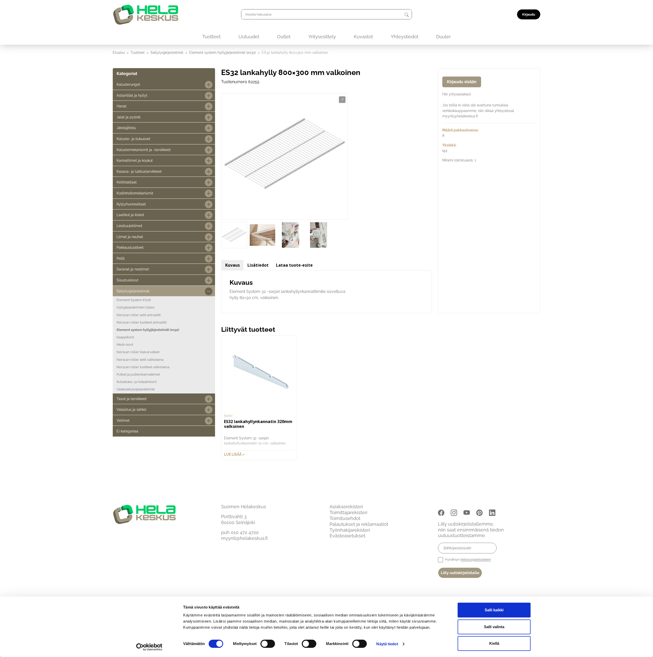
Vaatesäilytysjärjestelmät (136, 389)
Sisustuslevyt (128, 280)
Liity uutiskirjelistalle (460, 573)
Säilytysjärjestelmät (166, 52)
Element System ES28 (134, 300)
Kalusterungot (128, 84)
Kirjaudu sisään (461, 81)
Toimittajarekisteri (348, 512)
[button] (342, 100)
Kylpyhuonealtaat (131, 204)
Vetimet (123, 420)
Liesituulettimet (129, 226)
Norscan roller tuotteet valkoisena (143, 367)
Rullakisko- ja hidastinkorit (137, 382)
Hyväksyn (467, 560)
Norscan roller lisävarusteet (138, 352)
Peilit (121, 258)
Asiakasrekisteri (346, 506)
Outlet (284, 36)
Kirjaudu (528, 14)
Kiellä (494, 643)
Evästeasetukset (347, 535)
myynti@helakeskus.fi (244, 538)
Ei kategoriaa (127, 431)
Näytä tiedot (387, 644)
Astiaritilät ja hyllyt (132, 95)
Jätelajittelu (126, 128)
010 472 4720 (245, 532)
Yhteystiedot (404, 36)
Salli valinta (494, 627)
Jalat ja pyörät (129, 117)
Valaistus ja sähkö (131, 409)
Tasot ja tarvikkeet (132, 398)
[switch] (267, 644)
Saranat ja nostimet (133, 269)
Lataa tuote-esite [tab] (294, 265)
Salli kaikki (494, 610)
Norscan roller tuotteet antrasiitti (142, 322)
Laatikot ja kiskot (130, 215)
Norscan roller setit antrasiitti (139, 315)
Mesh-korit (125, 344)
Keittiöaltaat (127, 182)
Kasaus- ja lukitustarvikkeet (139, 171)
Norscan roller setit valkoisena (140, 360)
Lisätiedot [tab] (258, 265)
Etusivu (119, 52)
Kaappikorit (125, 337)
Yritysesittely (322, 36)
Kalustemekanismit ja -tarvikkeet (144, 149)
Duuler (443, 36)
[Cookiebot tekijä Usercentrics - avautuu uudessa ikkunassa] (149, 647)
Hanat (122, 106)
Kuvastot (363, 36)
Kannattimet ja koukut (135, 160)
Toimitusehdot (345, 518)
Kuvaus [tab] (232, 265)
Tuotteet (211, 36)
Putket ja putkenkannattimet (138, 374)
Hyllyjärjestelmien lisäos (135, 307)
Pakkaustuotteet (130, 247)
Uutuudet (248, 36)
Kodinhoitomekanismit (135, 193)
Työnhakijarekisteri (350, 530)
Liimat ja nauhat (130, 236)
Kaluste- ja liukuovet (133, 139)
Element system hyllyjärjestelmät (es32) (222, 52)
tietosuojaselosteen (476, 560)
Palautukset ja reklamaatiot (359, 524)
